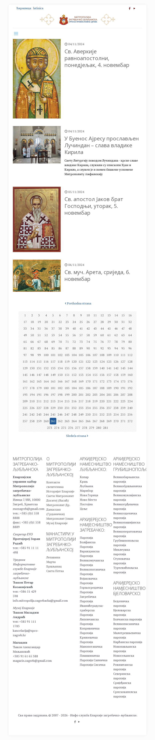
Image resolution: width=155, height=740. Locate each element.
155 (95, 375)
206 (116, 394)
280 (98, 428)
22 (60, 322)
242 (32, 414)
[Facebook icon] (129, 8)
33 (25, 328)
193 (25, 394)
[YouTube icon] (134, 8)
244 (46, 414)
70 (60, 342)
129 (25, 368)
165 (53, 381)
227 (39, 408)
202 (88, 394)
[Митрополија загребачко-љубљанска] (77, 19)
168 (74, 381)
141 (109, 368)
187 (95, 388)
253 (109, 414)
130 (32, 368)
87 (67, 348)
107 (95, 355)
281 (105, 428)
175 (123, 381)
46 (116, 328)
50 (32, 335)
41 (81, 328)
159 (123, 375)
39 (67, 328)
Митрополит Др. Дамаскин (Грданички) (58, 509)
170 (88, 381)
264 (74, 421)
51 (39, 335)
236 (102, 408)
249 (81, 414)
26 (88, 322)
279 (91, 428)
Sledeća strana (76, 436)
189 (109, 388)
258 (32, 421)
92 (102, 348)
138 (88, 368)
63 (123, 335)
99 (39, 355)
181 (53, 388)
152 (74, 375)
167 (67, 381)
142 (116, 368)
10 (88, 315)
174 (116, 381)
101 (53, 355)
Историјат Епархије (60, 491)
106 (88, 355)
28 (102, 322)
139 (95, 368)
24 (74, 322)
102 (60, 355)
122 (88, 361)
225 (25, 408)
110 (116, 355)
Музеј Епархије (56, 523)
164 (46, 381)
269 (109, 421)
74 (88, 342)
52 (46, 335)
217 (81, 401)
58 (88, 335)
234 (88, 408)
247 (67, 414)
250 (88, 414)
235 (95, 408)
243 (39, 414)
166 (60, 381)
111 (123, 355)
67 (39, 342)
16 (130, 315)
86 (60, 348)
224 (130, 401)
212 (46, 401)
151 (67, 375)
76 (102, 342)
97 (25, 355)
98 (32, 355)
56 (74, 335)
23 (67, 322)
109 (109, 355)
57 (81, 335)
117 (53, 361)
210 (32, 401)
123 (95, 361)
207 (123, 394)
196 (46, 394)
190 (116, 388)
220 (102, 401)
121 (81, 361)
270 (116, 421)
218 (88, 401)
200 (74, 394)
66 (32, 342)
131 (39, 368)
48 (130, 328)
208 (130, 394)
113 (25, 361)
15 (123, 315)
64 (130, 335)
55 (67, 335)
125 (109, 361)
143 (123, 368)
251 (95, 414)
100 (46, 355)
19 (39, 322)
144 (130, 368)
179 (39, 388)
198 (60, 394)
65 (25, 342)
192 (130, 388)
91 (95, 348)
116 (46, 361)
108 (102, 355)
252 (102, 414)
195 (39, 394)
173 (109, 381)
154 (88, 375)
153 (81, 375)
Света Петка (55, 571)
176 (130, 381)
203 (95, 394)
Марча (51, 562)
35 (39, 328)
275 (63, 428)
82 (32, 348)
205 (109, 394)
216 (74, 401)
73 (81, 342)
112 (130, 355)
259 (39, 421)
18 (32, 322)
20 (46, 322)
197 (53, 394)
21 (53, 322)
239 (123, 408)
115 (39, 361)
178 (32, 388)
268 (102, 421)
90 (88, 348)
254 (116, 414)
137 (81, 368)
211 (39, 401)
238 (116, 408)
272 (130, 421)
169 (81, 381)
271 (123, 421)
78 (116, 342)
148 (46, 375)
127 (123, 361)
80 (130, 342)
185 (81, 388)
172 (102, 381)
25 (81, 322)
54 (60, 335)
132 (46, 368)
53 (53, 335)
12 (102, 315)
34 (32, 328)
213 (53, 401)
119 (67, 361)
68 (46, 342)
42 (88, 328)
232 (74, 408)
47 (123, 328)
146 (32, 375)
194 (32, 394)
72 (74, 342)
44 (102, 328)
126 (116, 361)
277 (77, 428)
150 (60, 375)
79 (123, 342)
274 (56, 428)
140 (102, 368)
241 (25, 414)
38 (60, 328)
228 (46, 408)
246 (60, 414)
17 (25, 322)
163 (39, 381)
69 (53, 342)
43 (95, 328)
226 (32, 408)
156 (102, 375)
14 (116, 315)
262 (60, 421)
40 (74, 328)
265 (81, 421)
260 (46, 421)
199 (67, 394)
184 (74, 388)
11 (95, 315)
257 (25, 421)
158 (116, 375)
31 (123, 322)
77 (109, 342)
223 (123, 401)
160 (130, 375)
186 (88, 388)
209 (25, 401)
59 (95, 335)
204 (102, 394)
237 (109, 408)
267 (95, 421)
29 (109, 322)
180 (46, 388)
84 (46, 348)
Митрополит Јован (59, 518)
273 (49, 428)
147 (39, 375)
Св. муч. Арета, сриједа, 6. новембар (97, 275)
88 (74, 348)
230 (60, 408)
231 (67, 408)
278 (84, 428)
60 (102, 335)
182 (60, 388)
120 (74, 361)
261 (53, 421)
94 (116, 348)
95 (123, 348)
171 (95, 381)
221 (109, 401)
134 (60, 368)
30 (116, 322)
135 (67, 368)
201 (81, 394)
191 (123, 388)
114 (32, 361)
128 (130, 361)
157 (109, 375)
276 (70, 428)
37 (53, 328)
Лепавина (53, 557)
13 (109, 315)
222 (116, 401)
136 (74, 368)
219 (95, 401)
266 (88, 421)
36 (46, 328)
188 (102, 388)
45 (109, 328)
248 (74, 414)
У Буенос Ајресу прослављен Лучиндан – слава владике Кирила (101, 145)
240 (130, 408)
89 (81, 348)
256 (130, 414)
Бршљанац (54, 566)
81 (25, 348)
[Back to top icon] (137, 732)
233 (81, 408)
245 (53, 414)
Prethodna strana (79, 303)
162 (32, 381)
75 (95, 342)
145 (25, 375)
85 (53, 348)
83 (39, 348)
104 (74, 355)
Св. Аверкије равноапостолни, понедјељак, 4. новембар (96, 58)
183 (67, 388)
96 (130, 348)
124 (102, 361)
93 (109, 348)
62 (116, 335)
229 (53, 408)
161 (25, 381)
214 (60, 401)
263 (67, 421)
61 (109, 335)
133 (53, 368)
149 (53, 375)
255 (123, 414)
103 (67, 355)
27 (95, 322)
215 (67, 401)
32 (130, 322)
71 (67, 342)
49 (25, 335)
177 (25, 388)
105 (81, 355)
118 (60, 361)
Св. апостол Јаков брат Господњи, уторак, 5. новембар (93, 205)
